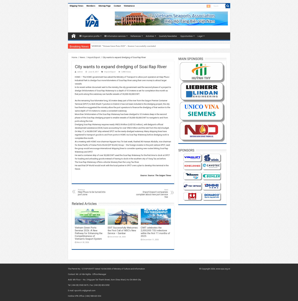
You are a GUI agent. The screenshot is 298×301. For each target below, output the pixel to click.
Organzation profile (90, 36)
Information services (116, 36)
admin (80, 72)
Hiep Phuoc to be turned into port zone (92, 192)
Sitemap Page (104, 6)
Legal (200, 36)
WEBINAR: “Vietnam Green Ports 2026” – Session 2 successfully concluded (124, 46)
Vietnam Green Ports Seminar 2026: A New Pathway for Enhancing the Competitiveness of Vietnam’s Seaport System (88, 233)
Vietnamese (129, 6)
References (136, 36)
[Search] (228, 6)
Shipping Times (76, 6)
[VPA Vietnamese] (208, 6)
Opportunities (186, 36)
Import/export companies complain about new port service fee (152, 193)
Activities (150, 36)
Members (90, 6)
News (82, 57)
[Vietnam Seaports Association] (92, 20)
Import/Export (94, 57)
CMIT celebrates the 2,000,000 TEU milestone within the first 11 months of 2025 (155, 231)
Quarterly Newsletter (168, 36)
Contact (117, 6)
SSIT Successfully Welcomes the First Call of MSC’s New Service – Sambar (123, 230)
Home (74, 35)
